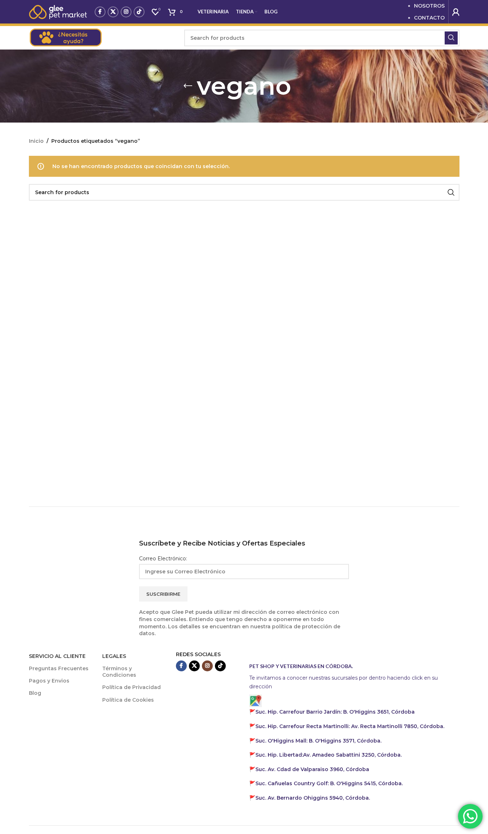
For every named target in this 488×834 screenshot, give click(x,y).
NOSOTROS (429, 6)
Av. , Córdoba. (328, 755)
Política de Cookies (128, 700)
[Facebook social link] (100, 12)
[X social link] (113, 12)
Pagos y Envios (49, 680)
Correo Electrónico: (163, 558)
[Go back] (188, 86)
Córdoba (312, 769)
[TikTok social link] (139, 12)
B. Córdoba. (329, 783)
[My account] (456, 12)
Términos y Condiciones (119, 671)
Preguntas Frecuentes (58, 668)
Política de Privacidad (131, 687)
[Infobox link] (103, 38)
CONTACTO (429, 17)
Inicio (36, 141)
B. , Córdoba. (318, 740)
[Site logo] (58, 11)
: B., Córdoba (335, 712)
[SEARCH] (451, 37)
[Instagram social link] (126, 12)
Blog (35, 693)
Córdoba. (349, 726)
